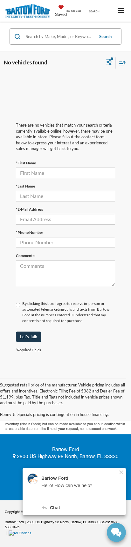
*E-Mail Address (29, 209)
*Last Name (25, 186)
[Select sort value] (121, 63)
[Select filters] (109, 62)
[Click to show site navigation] (121, 11)
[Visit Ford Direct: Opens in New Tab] (21, 532)
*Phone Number (29, 232)
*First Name (26, 163)
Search (105, 36)
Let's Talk (28, 336)
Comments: (25, 255)
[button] (73, 11)
